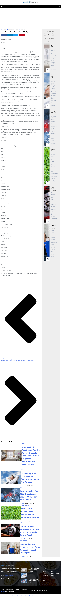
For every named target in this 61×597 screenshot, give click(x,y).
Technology (53, 568)
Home (44, 580)
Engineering (45, 575)
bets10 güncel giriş (31, 595)
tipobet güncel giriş (15, 595)
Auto (21, 487)
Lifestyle (44, 577)
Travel (23, 443)
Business (45, 569)
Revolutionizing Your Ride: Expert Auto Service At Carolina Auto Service (34, 580)
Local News (53, 578)
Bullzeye (3, 591)
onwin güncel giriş (45, 595)
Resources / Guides (55, 573)
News (52, 571)
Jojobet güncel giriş (38, 595)
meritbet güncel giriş (23, 595)
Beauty (44, 568)
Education (45, 573)
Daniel (25, 468)
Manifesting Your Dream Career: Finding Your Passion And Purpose (34, 575)
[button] (59, 6)
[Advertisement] (30, 16)
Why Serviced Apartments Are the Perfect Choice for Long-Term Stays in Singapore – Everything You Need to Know (31, 456)
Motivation (45, 578)
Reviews (53, 577)
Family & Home (25, 505)
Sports (52, 575)
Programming (22, 29)
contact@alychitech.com (10, 575)
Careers (22, 469)
